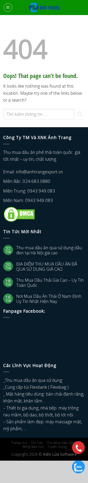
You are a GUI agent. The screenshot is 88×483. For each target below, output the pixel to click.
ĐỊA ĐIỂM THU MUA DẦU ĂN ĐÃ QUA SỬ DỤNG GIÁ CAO (46, 266)
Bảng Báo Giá (33, 446)
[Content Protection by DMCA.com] (19, 214)
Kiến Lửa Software (60, 454)
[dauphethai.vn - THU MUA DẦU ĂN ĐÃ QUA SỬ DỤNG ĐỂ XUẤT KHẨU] (44, 7)
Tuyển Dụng (57, 446)
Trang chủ (19, 442)
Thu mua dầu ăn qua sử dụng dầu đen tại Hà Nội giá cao (49, 250)
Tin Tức (37, 442)
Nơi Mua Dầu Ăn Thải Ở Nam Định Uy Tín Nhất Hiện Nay (49, 298)
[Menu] (8, 7)
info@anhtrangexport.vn (39, 172)
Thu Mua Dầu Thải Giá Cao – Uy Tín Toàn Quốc (50, 282)
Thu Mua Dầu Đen (61, 442)
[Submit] (79, 114)
